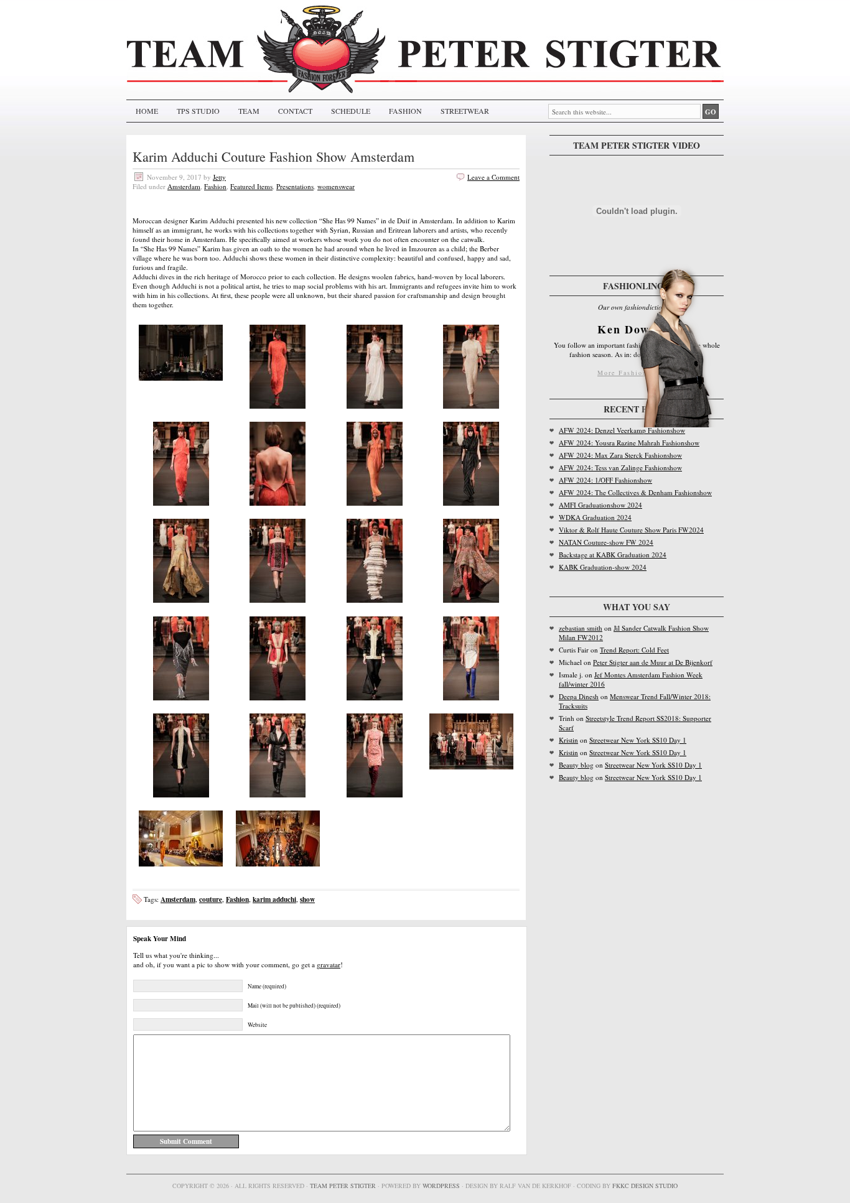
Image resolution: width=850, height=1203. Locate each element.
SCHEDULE (350, 111)
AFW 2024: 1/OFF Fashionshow (605, 480)
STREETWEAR (465, 111)
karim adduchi (274, 899)
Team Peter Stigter (343, 1185)
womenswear (336, 186)
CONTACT (295, 111)
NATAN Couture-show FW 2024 (606, 542)
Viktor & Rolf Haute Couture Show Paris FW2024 (631, 529)
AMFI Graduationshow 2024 (600, 504)
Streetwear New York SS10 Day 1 (637, 740)
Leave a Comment (493, 177)
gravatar (328, 964)
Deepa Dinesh (579, 696)
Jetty (219, 177)
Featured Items (251, 186)
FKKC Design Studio (645, 1185)
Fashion (215, 186)
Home (147, 111)
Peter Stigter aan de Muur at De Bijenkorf (652, 662)
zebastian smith (580, 628)
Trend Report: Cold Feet (634, 649)
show (307, 899)
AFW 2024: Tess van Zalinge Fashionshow (620, 467)
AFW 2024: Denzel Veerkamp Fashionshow (622, 430)
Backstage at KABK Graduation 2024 (612, 554)
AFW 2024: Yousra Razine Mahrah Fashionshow (629, 442)
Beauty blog (576, 764)
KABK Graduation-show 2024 (603, 567)
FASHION (405, 111)
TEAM (248, 111)
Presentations (295, 186)
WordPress (441, 1185)
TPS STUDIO (198, 111)
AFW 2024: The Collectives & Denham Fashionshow (635, 492)
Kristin (568, 740)
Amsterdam (183, 186)
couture (210, 899)
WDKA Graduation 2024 (595, 517)
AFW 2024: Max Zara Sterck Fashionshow (620, 455)
